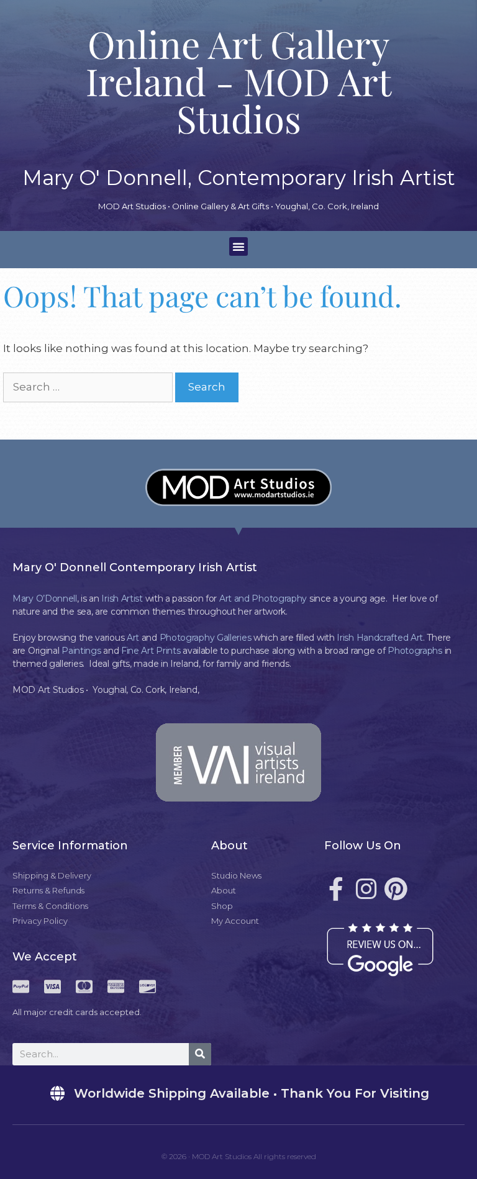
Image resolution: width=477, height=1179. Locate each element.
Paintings (81, 650)
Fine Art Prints (151, 650)
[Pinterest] (395, 889)
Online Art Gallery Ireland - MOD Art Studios (238, 81)
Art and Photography (263, 598)
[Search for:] (89, 387)
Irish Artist (121, 598)
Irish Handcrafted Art (380, 637)
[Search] (200, 1054)
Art (133, 637)
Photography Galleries (206, 637)
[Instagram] (366, 889)
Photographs (415, 650)
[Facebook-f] (336, 889)
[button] (238, 246)
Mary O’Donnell (44, 598)
